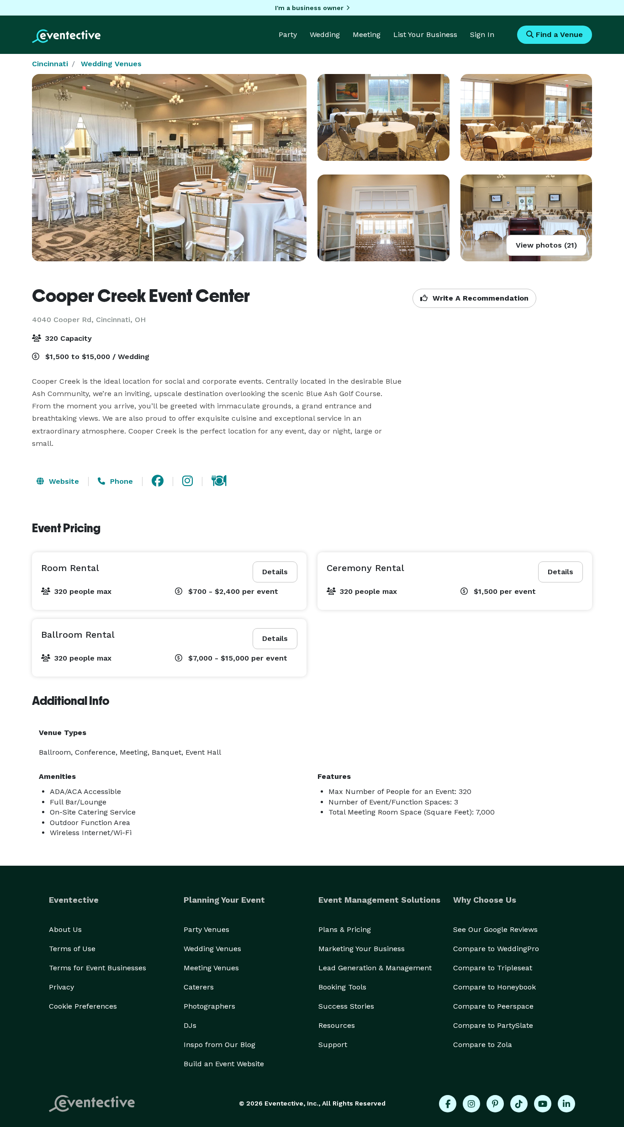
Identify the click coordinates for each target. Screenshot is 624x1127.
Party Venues (206, 929)
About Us (65, 929)
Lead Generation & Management (375, 967)
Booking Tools (342, 987)
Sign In (482, 34)
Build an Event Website (224, 1063)
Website (63, 481)
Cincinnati (50, 63)
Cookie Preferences (83, 1006)
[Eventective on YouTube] (542, 1103)
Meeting (367, 34)
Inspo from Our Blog (219, 1044)
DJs (190, 1025)
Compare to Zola (482, 1044)
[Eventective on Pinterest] (495, 1103)
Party (288, 34)
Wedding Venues (111, 63)
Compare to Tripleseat (492, 967)
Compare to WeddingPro (496, 948)
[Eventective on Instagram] (471, 1103)
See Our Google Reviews (495, 929)
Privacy (61, 987)
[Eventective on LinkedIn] (566, 1103)
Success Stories (346, 1006)
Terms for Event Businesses (97, 967)
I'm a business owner (309, 7)
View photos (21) (546, 245)
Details (275, 571)
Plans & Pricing (344, 929)
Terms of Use (72, 948)
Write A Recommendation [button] (479, 298)
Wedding (325, 34)
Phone (120, 481)
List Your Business (425, 34)
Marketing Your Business (361, 948)
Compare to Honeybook (494, 987)
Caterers (199, 987)
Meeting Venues (211, 967)
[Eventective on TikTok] (519, 1103)
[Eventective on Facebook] (447, 1103)
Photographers (209, 1006)
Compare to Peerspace (493, 1006)
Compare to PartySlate (493, 1025)
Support (332, 1044)
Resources (336, 1025)
